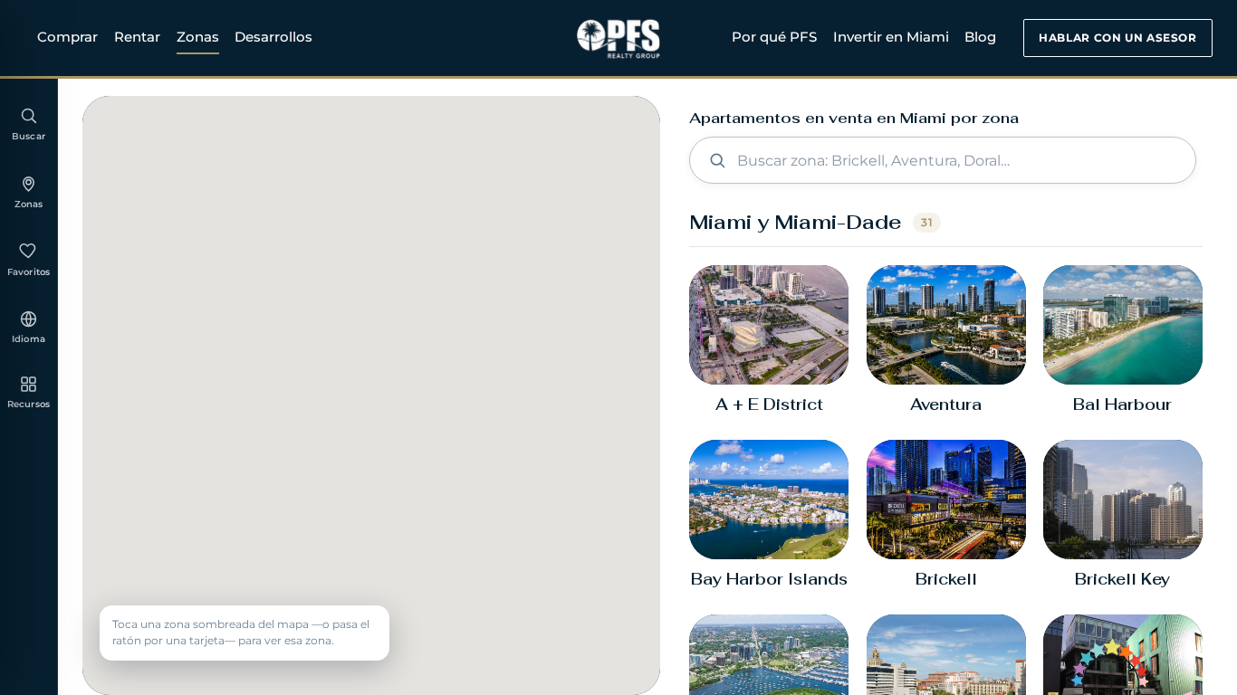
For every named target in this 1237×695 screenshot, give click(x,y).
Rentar (137, 36)
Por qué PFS (774, 36)
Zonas (198, 36)
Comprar (67, 36)
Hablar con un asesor (1117, 37)
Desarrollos (273, 36)
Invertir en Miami (891, 36)
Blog (980, 36)
